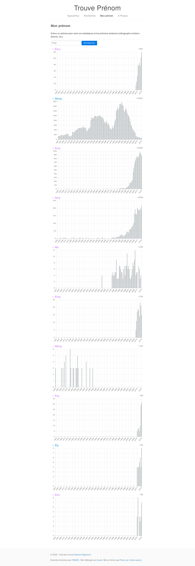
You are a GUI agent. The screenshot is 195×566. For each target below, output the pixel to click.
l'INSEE (75, 560)
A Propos (123, 15)
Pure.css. (124, 560)
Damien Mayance (82, 555)
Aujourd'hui (73, 15)
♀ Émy (56, 49)
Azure (99, 560)
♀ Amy (56, 197)
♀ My (55, 247)
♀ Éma (56, 296)
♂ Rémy (57, 98)
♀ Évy (55, 395)
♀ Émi (56, 494)
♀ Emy (56, 148)
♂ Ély (55, 445)
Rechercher (89, 43)
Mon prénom (106, 15)
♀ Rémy (57, 346)
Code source (135, 560)
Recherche (89, 15)
